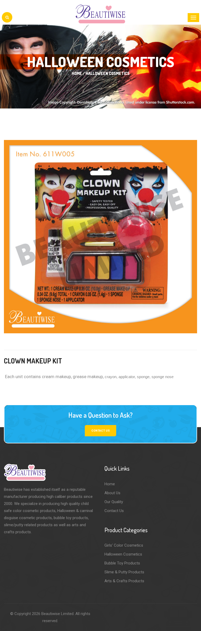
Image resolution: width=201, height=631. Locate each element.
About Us (112, 493)
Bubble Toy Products (122, 563)
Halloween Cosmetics (123, 554)
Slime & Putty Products (124, 572)
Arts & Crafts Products (124, 581)
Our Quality (113, 501)
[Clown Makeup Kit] (100, 236)
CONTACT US (100, 430)
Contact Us (114, 510)
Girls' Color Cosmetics (123, 545)
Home (109, 484)
